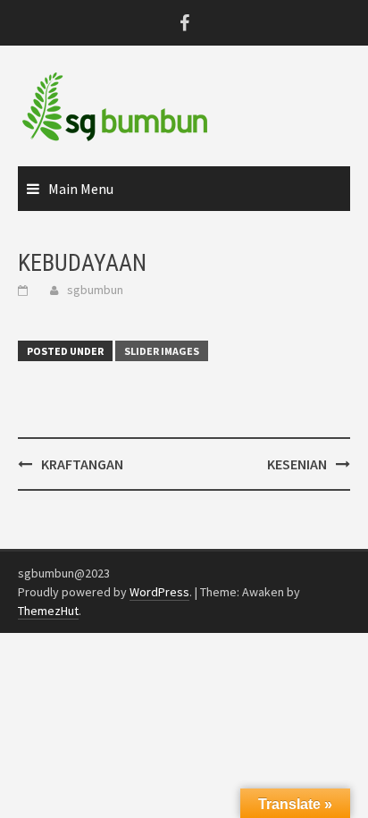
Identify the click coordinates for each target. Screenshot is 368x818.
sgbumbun (95, 290)
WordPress (159, 592)
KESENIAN (297, 464)
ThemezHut (48, 611)
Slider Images (161, 351)
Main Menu (80, 189)
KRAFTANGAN (82, 464)
